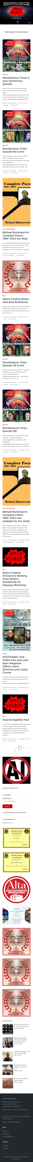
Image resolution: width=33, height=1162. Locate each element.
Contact (5, 1131)
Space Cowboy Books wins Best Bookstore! (16, 300)
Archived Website (8, 1136)
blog (4, 229)
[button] (4, 747)
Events (5, 653)
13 (15, 751)
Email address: (7, 798)
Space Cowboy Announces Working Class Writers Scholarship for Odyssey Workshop (15, 579)
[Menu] (29, 22)
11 (27, 747)
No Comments (14, 105)
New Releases (10, 229)
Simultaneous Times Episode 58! (15, 429)
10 (23, 747)
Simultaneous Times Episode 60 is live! (15, 150)
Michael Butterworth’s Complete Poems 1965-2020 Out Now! (16, 235)
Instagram (5, 1146)
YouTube (5, 1148)
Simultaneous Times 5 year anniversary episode (16, 80)
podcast (5, 74)
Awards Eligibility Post (16, 719)
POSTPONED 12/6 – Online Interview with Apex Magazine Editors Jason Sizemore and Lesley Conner (15, 665)
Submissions (6, 1134)
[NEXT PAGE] (18, 751)
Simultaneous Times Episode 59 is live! (15, 364)
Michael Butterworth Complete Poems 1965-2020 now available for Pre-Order (16, 516)
